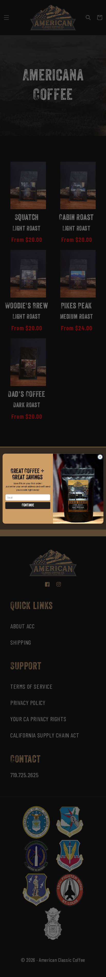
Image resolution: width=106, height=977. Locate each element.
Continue (28, 505)
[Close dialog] (100, 457)
